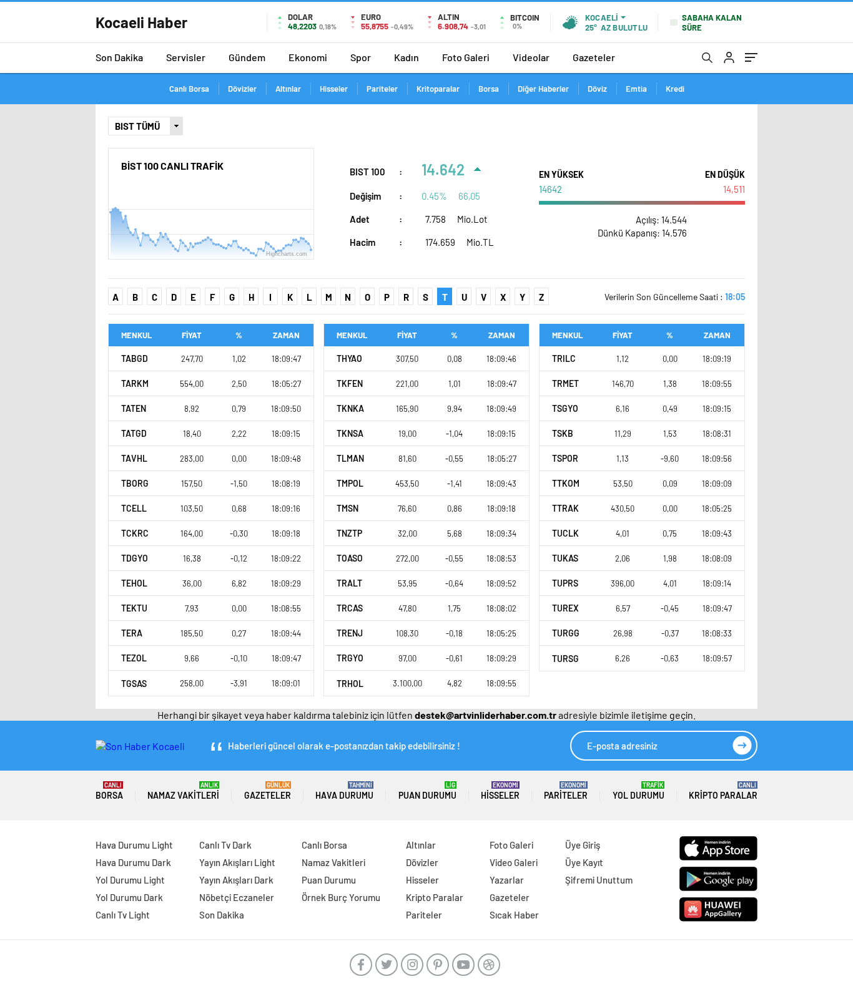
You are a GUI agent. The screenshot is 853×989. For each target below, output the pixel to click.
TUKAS (565, 558)
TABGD (134, 358)
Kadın (406, 57)
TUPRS (565, 583)
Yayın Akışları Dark (236, 879)
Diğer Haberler (543, 89)
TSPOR (565, 458)
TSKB (562, 433)
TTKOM (565, 483)
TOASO (350, 558)
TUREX (565, 608)
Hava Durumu (344, 791)
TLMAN (350, 458)
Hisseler (334, 89)
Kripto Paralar (723, 791)
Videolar (531, 57)
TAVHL (134, 458)
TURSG (565, 658)
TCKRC (135, 533)
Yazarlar (507, 879)
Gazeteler (594, 57)
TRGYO (350, 658)
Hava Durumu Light (134, 844)
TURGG (565, 633)
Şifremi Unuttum (599, 879)
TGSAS (134, 683)
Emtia (636, 89)
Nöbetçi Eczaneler (236, 897)
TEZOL (134, 658)
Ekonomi (307, 57)
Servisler (185, 57)
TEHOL (134, 583)
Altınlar (288, 89)
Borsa (488, 89)
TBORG (135, 483)
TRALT (349, 583)
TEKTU (134, 608)
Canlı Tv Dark (225, 844)
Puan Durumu (427, 791)
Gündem (247, 57)
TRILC (564, 358)
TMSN (347, 508)
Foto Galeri (466, 57)
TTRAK (565, 508)
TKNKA (350, 408)
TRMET (565, 383)
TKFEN (350, 383)
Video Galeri (514, 862)
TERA (131, 633)
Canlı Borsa (189, 89)
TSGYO (565, 408)
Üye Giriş (582, 844)
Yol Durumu (638, 791)
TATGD (134, 433)
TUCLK (565, 533)
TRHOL (350, 683)
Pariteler (382, 89)
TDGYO (134, 558)
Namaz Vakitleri (183, 791)
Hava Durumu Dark (133, 862)
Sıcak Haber (514, 914)
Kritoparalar (438, 89)
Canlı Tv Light (123, 914)
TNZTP (349, 533)
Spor (360, 57)
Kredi (675, 89)
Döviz (597, 89)
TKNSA (350, 433)
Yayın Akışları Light (237, 862)
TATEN (133, 408)
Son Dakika (119, 57)
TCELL (134, 508)
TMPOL (350, 483)
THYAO (349, 358)
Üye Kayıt (584, 862)
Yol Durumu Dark (129, 897)
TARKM (135, 383)
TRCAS (350, 608)
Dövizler (242, 89)
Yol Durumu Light (130, 879)
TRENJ (350, 633)
